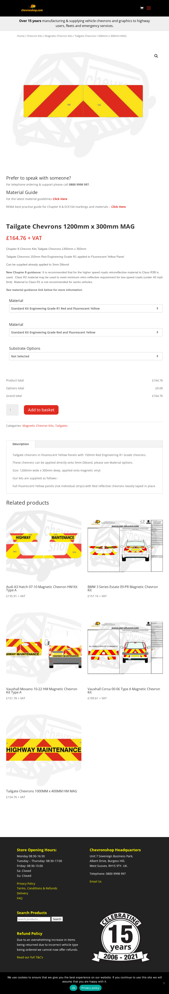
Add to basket (41, 410)
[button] (156, 56)
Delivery (22, 893)
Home (21, 36)
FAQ (19, 898)
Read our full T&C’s (30, 957)
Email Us (96, 881)
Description (21, 444)
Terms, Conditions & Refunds (37, 888)
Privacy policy (90, 987)
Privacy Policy (26, 883)
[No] (164, 983)
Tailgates (61, 426)
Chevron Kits (34, 36)
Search (57, 919)
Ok (73, 987)
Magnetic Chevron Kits (58, 36)
